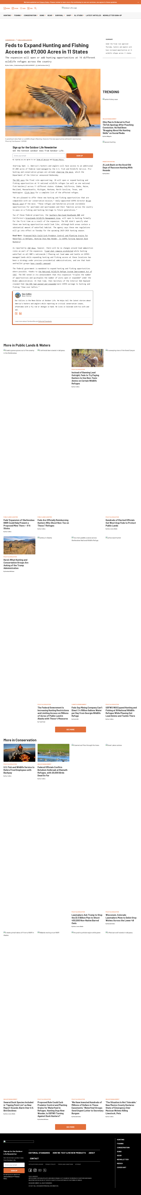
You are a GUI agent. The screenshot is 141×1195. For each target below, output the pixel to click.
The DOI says (19, 180)
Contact (34, 1158)
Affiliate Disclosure (36, 1164)
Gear (49, 15)
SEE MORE (70, 729)
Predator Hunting (109, 161)
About (92, 1153)
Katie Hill (75, 719)
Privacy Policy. (58, 159)
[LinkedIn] (20, 313)
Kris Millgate (107, 136)
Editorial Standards (45, 321)
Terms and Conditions (65, 1164)
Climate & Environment (79, 704)
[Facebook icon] (30, 1170)
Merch (120, 1163)
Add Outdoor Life (43, 65)
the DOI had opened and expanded (41, 284)
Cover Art (121, 1167)
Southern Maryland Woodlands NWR (64, 215)
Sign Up (79, 156)
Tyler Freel (42, 722)
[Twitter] (16, 313)
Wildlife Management (109, 119)
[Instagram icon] (35, 1170)
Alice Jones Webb (112, 529)
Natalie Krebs (111, 924)
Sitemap (78, 1164)
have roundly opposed (40, 263)
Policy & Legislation (78, 369)
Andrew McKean (9, 571)
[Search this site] (35, 8)
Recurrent (36, 1183)
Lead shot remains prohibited (59, 251)
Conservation (30, 15)
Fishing (17, 15)
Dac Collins (10, 65)
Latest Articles (93, 15)
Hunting (7, 15)
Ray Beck (106, 174)
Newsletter (123, 1159)
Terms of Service (43, 159)
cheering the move (64, 172)
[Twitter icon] (44, 1170)
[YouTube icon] (39, 1170)
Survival (59, 15)
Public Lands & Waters (25, 40)
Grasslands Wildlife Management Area (43, 218)
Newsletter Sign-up (112, 15)
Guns (42, 15)
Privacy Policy (44, 2)
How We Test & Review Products (69, 1153)
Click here (29, 193)
